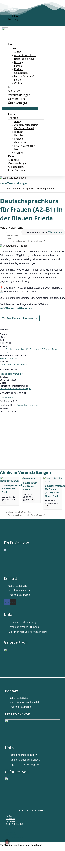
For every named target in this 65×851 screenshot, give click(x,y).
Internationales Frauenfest (12, 235)
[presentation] (9, 480)
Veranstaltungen (19, 95)
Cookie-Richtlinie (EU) (14, 824)
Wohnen (19, 83)
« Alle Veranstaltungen (14, 183)
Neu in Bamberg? (24, 76)
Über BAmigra (17, 103)
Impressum (10, 818)
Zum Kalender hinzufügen (20, 318)
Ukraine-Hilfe (17, 99)
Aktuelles (14, 91)
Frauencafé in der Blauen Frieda (30, 486)
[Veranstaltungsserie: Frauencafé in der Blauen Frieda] (33, 500)
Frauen (3, 358)
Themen (13, 48)
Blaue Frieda (6, 397)
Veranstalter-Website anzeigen (15, 388)
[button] (20, 108)
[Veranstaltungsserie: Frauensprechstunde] (4, 502)
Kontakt (9, 816)
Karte (11, 87)
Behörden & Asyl (24, 59)
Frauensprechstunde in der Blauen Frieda (26, 241)
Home (12, 44)
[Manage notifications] (7, 841)
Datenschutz (11, 821)
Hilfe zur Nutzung (13, 17)
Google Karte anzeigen (28, 404)
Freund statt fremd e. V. (12, 373)
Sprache (12, 358)
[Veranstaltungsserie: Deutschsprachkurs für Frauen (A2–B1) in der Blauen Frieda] (47, 506)
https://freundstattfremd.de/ (14, 364)
